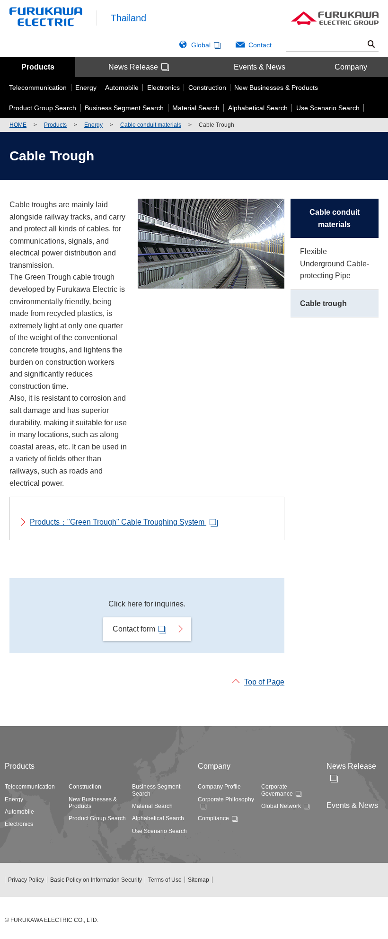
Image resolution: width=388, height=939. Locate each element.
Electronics (19, 824)
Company (351, 67)
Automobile (19, 811)
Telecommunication (30, 786)
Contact (260, 45)
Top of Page (264, 682)
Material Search (152, 806)
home (17, 125)
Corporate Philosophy (226, 799)
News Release (133, 67)
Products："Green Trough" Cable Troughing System (118, 522)
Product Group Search (97, 818)
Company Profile (219, 786)
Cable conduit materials (150, 125)
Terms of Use (165, 880)
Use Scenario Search (159, 831)
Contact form (134, 629)
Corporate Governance (277, 790)
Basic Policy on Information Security (96, 880)
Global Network (281, 806)
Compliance (213, 818)
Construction (85, 786)
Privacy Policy (26, 880)
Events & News (259, 67)
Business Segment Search (156, 790)
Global (201, 45)
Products (37, 67)
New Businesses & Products (93, 802)
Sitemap (198, 880)
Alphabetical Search (158, 818)
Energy (93, 125)
